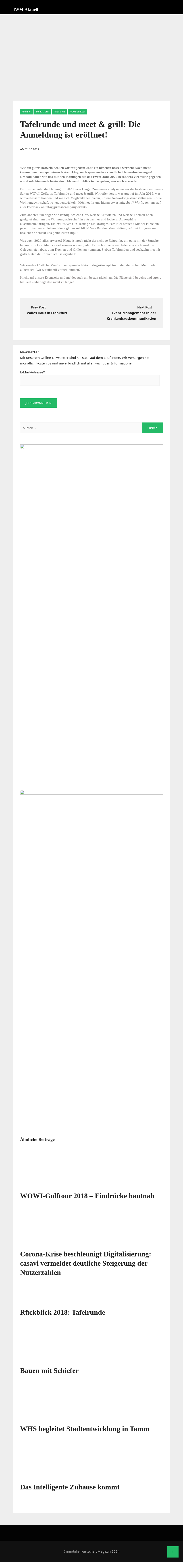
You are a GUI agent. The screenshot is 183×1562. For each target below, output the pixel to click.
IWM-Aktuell (25, 9)
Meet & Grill (42, 111)
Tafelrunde (59, 111)
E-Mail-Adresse (32, 372)
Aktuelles (27, 111)
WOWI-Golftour (77, 111)
